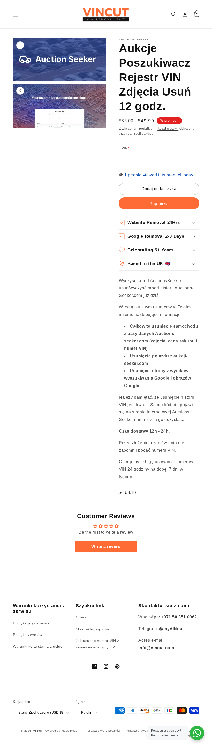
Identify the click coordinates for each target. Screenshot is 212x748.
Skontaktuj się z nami (95, 629)
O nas (81, 617)
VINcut (38, 730)
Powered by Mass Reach (61, 730)
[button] (15, 14)
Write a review (105, 546)
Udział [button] (130, 492)
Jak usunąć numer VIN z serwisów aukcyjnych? (97, 644)
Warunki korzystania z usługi (38, 646)
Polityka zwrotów (28, 635)
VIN (125, 148)
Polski (86, 712)
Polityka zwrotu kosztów (103, 730)
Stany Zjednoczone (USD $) (40, 712)
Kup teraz (159, 203)
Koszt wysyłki (167, 128)
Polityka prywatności (31, 623)
